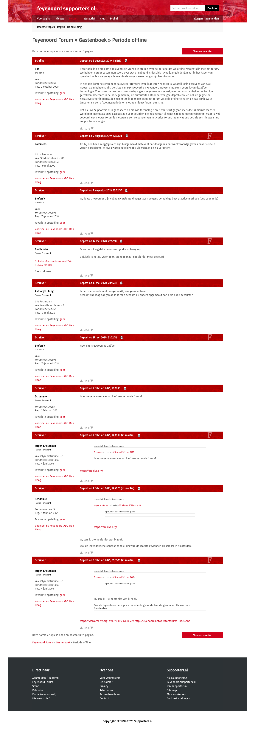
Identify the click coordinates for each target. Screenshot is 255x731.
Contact (104, 698)
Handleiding (74, 27)
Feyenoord (46, 253)
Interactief (89, 18)
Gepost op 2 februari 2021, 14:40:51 (100, 488)
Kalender (37, 690)
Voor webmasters (110, 678)
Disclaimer (106, 682)
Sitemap (172, 690)
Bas (37, 69)
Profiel (114, 18)
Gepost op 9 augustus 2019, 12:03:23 (101, 136)
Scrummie (41, 396)
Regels (61, 27)
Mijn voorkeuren (176, 694)
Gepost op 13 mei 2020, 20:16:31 (98, 283)
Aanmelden (39, 678)
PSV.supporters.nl (177, 686)
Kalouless (40, 144)
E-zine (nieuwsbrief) (44, 694)
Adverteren (106, 690)
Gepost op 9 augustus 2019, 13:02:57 (101, 190)
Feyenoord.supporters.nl (181, 682)
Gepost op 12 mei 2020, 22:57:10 (98, 241)
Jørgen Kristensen (45, 445)
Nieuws (59, 18)
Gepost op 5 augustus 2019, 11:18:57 (100, 60)
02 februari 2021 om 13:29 (123, 452)
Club (102, 18)
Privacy (104, 686)
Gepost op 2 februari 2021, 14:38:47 (100, 435)
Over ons (106, 670)
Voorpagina (44, 18)
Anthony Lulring (44, 291)
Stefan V (40, 198)
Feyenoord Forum (52, 40)
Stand (35, 686)
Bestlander (41, 249)
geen (63, 93)
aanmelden (212, 18)
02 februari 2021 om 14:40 (123, 577)
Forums (73, 18)
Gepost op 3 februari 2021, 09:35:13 (100, 560)
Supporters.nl (177, 670)
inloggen (198, 18)
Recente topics (46, 27)
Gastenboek (93, 40)
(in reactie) (127, 435)
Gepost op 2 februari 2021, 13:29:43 (100, 388)
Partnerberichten (110, 694)
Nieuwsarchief (40, 698)
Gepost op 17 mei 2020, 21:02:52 (98, 337)
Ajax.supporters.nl (177, 678)
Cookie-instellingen (178, 698)
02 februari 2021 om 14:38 (130, 505)
